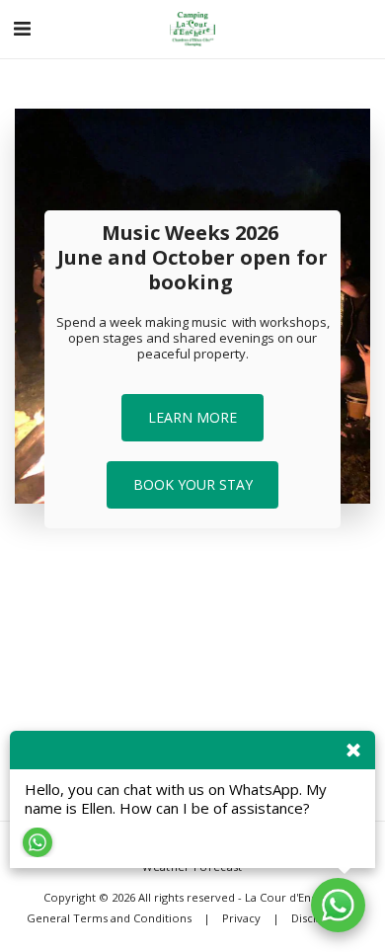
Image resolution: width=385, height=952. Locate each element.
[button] (21, 28)
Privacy (241, 918)
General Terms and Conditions (109, 918)
